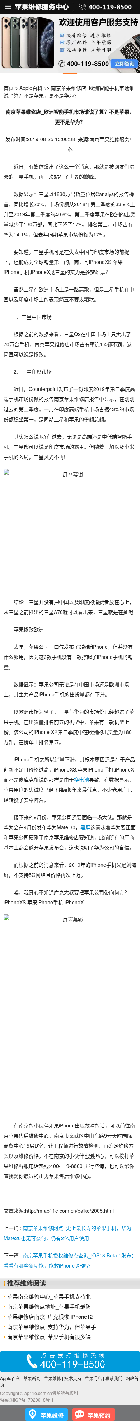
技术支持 (72, 1378)
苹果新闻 (32, 1378)
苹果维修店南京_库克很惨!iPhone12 (50, 1316)
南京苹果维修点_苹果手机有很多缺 (49, 1336)
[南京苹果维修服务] (70, 7)
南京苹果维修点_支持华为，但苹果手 (51, 1326)
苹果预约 (99, 1415)
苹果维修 (52, 1378)
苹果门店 (93, 1378)
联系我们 (113, 1378)
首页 (9, 87)
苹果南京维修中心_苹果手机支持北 (49, 1296)
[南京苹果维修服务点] (70, 43)
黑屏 (85, 827)
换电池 (81, 779)
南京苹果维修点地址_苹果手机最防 (49, 1306)
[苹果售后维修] (8, 7)
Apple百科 (30, 87)
